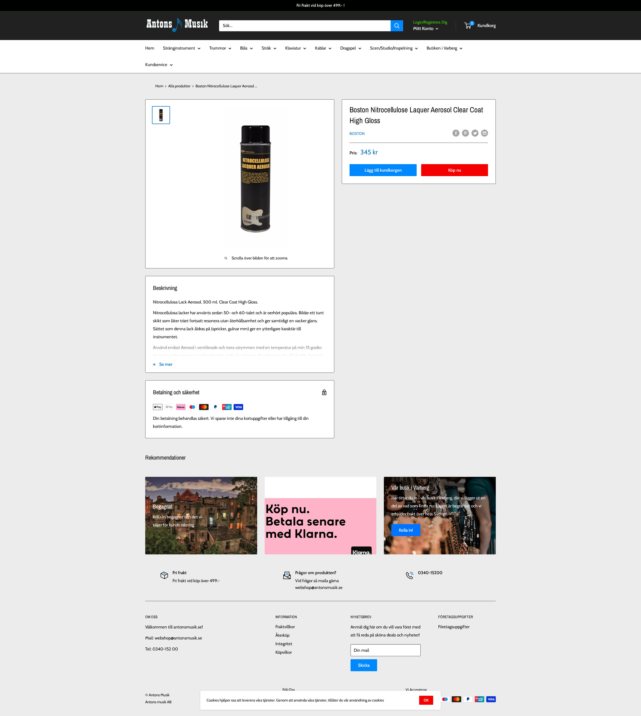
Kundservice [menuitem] (156, 64)
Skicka (364, 665)
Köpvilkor (283, 652)
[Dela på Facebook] (455, 133)
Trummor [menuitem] (217, 48)
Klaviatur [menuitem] (293, 48)
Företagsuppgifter (453, 626)
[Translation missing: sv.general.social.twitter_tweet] (474, 133)
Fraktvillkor (285, 626)
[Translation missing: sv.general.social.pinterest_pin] (465, 133)
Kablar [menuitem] (320, 48)
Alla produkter (179, 86)
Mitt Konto (423, 28)
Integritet (283, 643)
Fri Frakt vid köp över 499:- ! (320, 5)
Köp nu (454, 169)
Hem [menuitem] (149, 48)
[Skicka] (397, 25)
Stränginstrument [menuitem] (179, 48)
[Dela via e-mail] (484, 133)
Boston (357, 133)
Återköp (282, 635)
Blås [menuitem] (243, 48)
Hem (159, 86)
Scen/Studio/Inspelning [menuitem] (391, 48)
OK (426, 700)
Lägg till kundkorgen (383, 169)
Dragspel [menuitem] (348, 48)
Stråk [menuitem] (266, 48)
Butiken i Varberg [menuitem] (442, 48)
